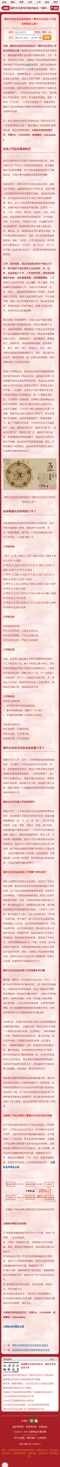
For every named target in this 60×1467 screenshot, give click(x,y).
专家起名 (43, 1427)
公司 (30, 2)
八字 (39, 2)
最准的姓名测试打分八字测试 (17, 1388)
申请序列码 (31, 1427)
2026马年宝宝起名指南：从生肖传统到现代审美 (26, 1405)
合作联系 (41, 1438)
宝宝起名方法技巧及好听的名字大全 (31, 1350)
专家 (21, 2)
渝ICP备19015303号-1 (30, 1444)
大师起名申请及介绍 (13, 1326)
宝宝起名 (7, 1359)
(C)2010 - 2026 (21, 1432)
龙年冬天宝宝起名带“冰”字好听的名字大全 (23, 1409)
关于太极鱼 (19, 1438)
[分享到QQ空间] (31, 1421)
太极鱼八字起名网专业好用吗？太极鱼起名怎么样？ (28, 1392)
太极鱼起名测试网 (37, 1432)
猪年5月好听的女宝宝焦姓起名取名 (30, 1345)
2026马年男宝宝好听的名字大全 (18, 1396)
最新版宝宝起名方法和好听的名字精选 (21, 1379)
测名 (13, 2)
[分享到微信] (36, 1421)
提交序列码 (18, 1427)
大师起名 (28, 64)
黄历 (56, 2)
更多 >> (53, 1359)
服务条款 (31, 1438)
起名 (4, 2)
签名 (47, 2)
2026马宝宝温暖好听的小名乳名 (18, 1400)
